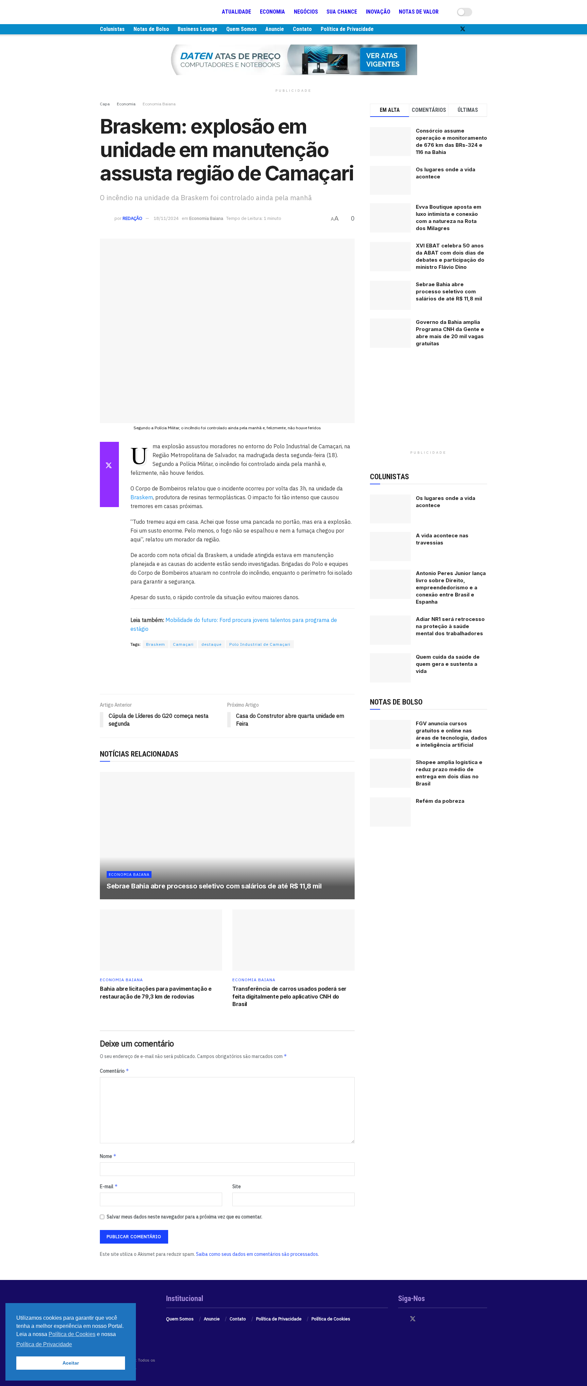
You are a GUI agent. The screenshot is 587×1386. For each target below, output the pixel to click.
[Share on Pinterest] (109, 482)
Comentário (114, 1071)
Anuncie (274, 29)
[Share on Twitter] (109, 466)
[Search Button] (484, 11)
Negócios (306, 11)
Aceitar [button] (71, 1363)
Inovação (378, 11)
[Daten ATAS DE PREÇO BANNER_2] (227, 672)
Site (236, 1186)
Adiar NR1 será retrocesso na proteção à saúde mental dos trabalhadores (450, 626)
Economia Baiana (159, 103)
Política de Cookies (331, 1319)
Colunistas (112, 29)
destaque (211, 644)
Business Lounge (197, 29)
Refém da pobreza (440, 801)
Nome (108, 1156)
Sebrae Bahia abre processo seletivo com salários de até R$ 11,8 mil (214, 886)
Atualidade (236, 11)
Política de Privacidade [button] (44, 1344)
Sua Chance (341, 11)
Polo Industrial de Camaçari (259, 644)
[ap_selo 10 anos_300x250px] (429, 404)
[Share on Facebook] (109, 450)
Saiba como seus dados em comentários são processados (257, 1254)
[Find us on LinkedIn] (485, 29)
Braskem (141, 497)
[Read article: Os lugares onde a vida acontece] (390, 509)
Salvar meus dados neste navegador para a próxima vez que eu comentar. (184, 1217)
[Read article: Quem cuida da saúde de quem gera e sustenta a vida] (390, 667)
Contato (302, 29)
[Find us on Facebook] (451, 29)
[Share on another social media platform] (109, 499)
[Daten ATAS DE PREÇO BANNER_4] (293, 59)
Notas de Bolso (151, 29)
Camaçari (183, 644)
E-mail (109, 1186)
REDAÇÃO (132, 218)
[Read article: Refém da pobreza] (390, 812)
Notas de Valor (419, 11)
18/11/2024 (166, 218)
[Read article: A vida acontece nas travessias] (390, 546)
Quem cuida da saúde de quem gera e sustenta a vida (448, 664)
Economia (272, 11)
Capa (105, 103)
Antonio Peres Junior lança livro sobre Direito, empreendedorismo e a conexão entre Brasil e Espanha (451, 587)
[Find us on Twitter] (462, 29)
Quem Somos (241, 29)
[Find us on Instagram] (474, 29)
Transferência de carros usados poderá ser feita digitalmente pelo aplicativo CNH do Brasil (289, 996)
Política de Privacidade (347, 29)
